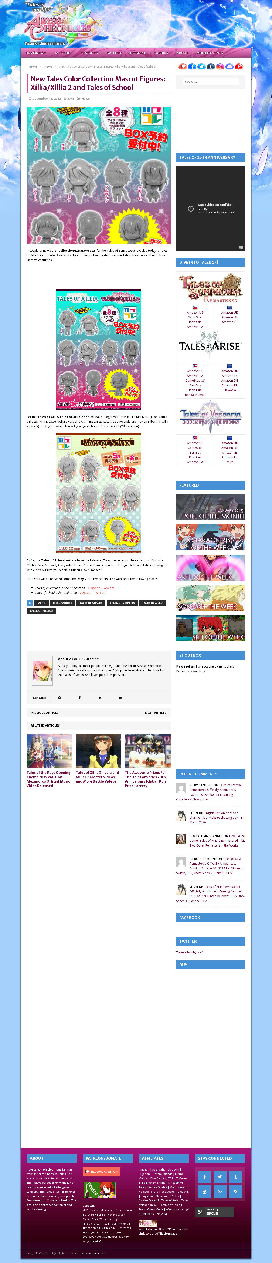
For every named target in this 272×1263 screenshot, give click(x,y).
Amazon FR (230, 385)
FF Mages (181, 1178)
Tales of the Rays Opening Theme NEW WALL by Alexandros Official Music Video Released (49, 779)
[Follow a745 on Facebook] (79, 697)
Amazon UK (229, 312)
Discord (137, 53)
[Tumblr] (235, 1177)
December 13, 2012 (46, 99)
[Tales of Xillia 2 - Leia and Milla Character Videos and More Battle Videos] (99, 766)
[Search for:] (211, 81)
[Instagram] (235, 1191)
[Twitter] (220, 1177)
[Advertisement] (104, 276)
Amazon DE (229, 317)
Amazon (144, 1169)
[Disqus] (99, 845)
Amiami (109, 588)
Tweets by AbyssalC (190, 952)
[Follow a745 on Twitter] (99, 697)
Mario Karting (178, 1187)
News (85, 99)
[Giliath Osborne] (181, 864)
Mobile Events (210, 53)
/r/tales (174, 1196)
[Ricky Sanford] (181, 790)
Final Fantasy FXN (161, 1178)
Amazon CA (195, 327)
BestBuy (195, 385)
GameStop (195, 317)
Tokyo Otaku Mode (151, 1209)
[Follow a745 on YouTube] (120, 697)
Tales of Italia (170, 1200)
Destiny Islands (162, 1174)
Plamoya (161, 1196)
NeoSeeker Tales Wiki (175, 1191)
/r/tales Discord (149, 1200)
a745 (70, 99)
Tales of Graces (90, 603)
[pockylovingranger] (181, 841)
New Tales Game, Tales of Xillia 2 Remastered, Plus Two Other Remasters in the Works (217, 840)
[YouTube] (204, 1191)
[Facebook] (204, 1177)
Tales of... (63, 53)
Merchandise (62, 603)
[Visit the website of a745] (59, 697)
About (182, 53)
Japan (41, 603)
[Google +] (220, 1191)
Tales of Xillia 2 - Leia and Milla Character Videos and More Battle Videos (97, 777)
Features (89, 53)
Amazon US (195, 312)
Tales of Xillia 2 (41, 611)
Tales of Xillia (152, 603)
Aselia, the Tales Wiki (165, 1169)
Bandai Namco (195, 395)
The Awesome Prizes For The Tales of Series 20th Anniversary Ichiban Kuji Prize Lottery (145, 779)
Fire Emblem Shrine (153, 1183)
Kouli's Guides (158, 1187)
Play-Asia (195, 322)
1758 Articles (91, 659)
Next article (155, 713)
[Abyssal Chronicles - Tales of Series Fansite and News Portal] (148, 1225)
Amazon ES (230, 322)
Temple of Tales (170, 1205)
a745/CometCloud (95, 1253)
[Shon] (181, 818)
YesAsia (162, 1214)
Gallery (114, 53)
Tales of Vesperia (122, 603)
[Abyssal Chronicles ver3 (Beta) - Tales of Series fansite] (136, 24)
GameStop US (195, 380)
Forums (161, 53)
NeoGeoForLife (148, 1191)
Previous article (44, 713)
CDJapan (94, 588)
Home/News (36, 53)
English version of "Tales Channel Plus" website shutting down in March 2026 (217, 817)
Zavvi (229, 462)
